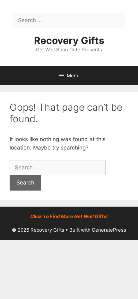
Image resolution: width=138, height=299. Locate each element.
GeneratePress (109, 230)
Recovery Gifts (69, 40)
